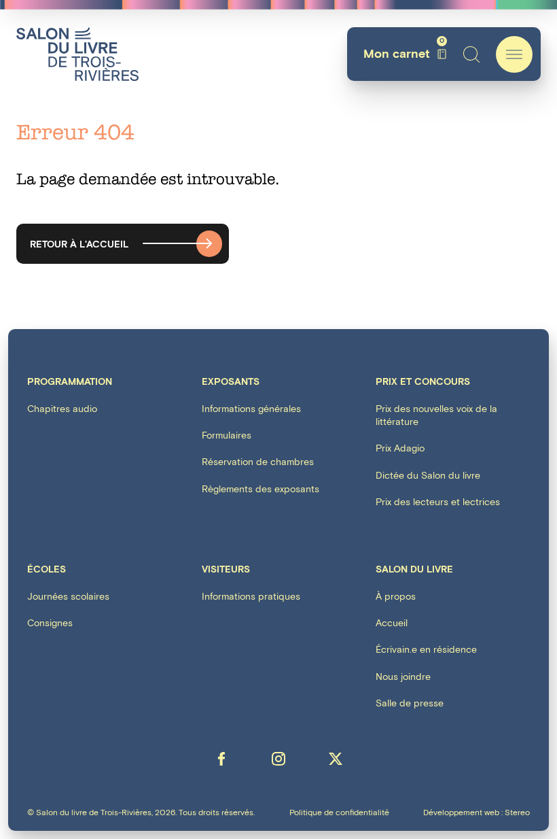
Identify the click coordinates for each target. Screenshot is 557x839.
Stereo (517, 813)
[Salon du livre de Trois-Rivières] (77, 54)
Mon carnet (403, 54)
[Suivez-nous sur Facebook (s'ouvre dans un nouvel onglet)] (221, 758)
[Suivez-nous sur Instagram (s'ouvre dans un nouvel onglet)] (278, 758)
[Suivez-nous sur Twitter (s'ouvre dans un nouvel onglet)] (335, 758)
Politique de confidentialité (339, 812)
